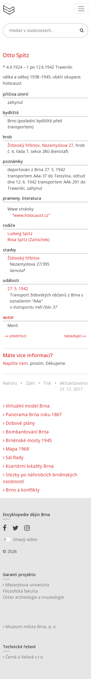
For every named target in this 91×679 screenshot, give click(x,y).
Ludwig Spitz (19, 233)
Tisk (47, 383)
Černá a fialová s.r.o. (24, 657)
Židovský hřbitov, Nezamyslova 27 (40, 145)
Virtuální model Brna (27, 406)
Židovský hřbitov (23, 258)
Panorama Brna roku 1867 (33, 414)
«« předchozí (15, 336)
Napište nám (15, 363)
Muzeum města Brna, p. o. (30, 626)
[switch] (7, 539)
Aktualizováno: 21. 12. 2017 (74, 386)
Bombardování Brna (26, 432)
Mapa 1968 (16, 449)
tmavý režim (25, 539)
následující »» (75, 336)
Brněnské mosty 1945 (28, 440)
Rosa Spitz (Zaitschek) (28, 239)
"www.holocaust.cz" (31, 215)
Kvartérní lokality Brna (29, 466)
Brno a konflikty (22, 490)
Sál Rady (14, 457)
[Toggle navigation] (81, 9)
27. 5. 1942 (17, 288)
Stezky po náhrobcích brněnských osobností (40, 478)
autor (8, 317)
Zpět (30, 383)
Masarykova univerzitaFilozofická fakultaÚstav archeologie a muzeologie (33, 591)
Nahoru (10, 383)
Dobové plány (19, 423)
